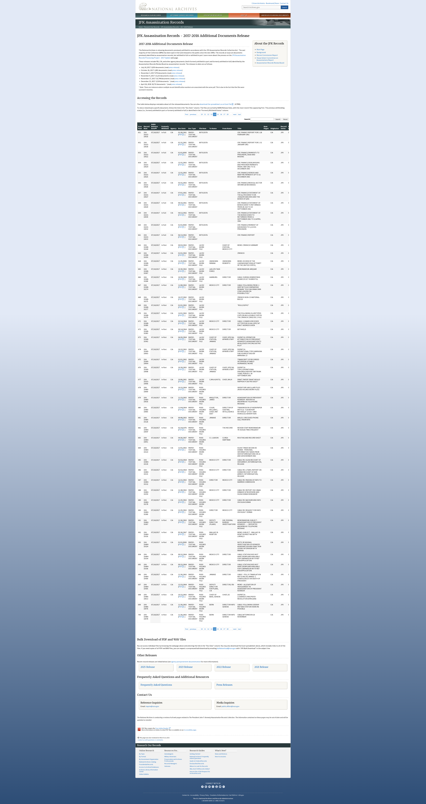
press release (174, 67)
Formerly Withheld (165, 127)
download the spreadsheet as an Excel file (215, 104)
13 (211, 114)
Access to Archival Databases (149, 767)
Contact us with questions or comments (150, 740)
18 (227, 114)
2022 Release (223, 667)
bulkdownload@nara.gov (226, 648)
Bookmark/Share (272, 3)
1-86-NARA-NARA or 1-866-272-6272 (213, 801)
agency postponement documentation (186, 661)
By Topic (142, 754)
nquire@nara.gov (152, 706)
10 (202, 114)
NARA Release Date (154, 126)
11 (205, 114)
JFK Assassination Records (170, 27)
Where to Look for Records (199, 766)
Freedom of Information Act (219, 795)
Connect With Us (213, 783)
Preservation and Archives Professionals (173, 760)
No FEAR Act (233, 795)
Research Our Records (151, 15)
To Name (213, 128)
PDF (180, 134)
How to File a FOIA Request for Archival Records (200, 772)
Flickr (223, 786)
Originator (274, 128)
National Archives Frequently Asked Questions (199, 757)
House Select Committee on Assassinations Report (267, 59)
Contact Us (284, 3)
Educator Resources (213, 15)
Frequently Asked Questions (156, 684)
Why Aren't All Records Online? (200, 769)
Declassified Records (197, 764)
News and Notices (221, 754)
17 (224, 114)
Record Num (146, 127)
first (186, 114)
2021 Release (261, 667)
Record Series (283, 127)
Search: (247, 119)
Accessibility (194, 795)
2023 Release (185, 667)
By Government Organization (148, 759)
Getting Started (195, 754)
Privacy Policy (204, 795)
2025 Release (148, 667)
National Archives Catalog (147, 762)
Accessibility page (190, 730)
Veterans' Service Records (182, 15)
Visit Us (244, 15)
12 (208, 114)
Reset (285, 119)
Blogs (220, 786)
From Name (227, 128)
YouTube (216, 786)
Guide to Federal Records (198, 761)
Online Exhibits (144, 774)
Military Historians (170, 757)
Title (239, 128)
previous (193, 114)
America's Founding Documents (275, 15)
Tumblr (213, 786)
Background (261, 52)
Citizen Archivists (258, 3)
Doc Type (192, 128)
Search (284, 7)
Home (141, 27)
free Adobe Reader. (162, 728)
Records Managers (170, 764)
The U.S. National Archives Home (167, 6)
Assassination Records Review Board (270, 63)
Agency (173, 128)
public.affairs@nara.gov (230, 706)
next (235, 114)
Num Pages (266, 127)
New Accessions (220, 757)
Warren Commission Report (267, 55)
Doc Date (181, 128)
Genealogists (168, 754)
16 (221, 114)
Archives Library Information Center (148, 771)
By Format (142, 757)
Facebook (202, 786)
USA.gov (241, 795)
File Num (202, 128)
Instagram (209, 786)
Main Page (260, 49)
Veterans (167, 766)
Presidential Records (146, 764)
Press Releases (224, 684)
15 (218, 114)
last (239, 114)
